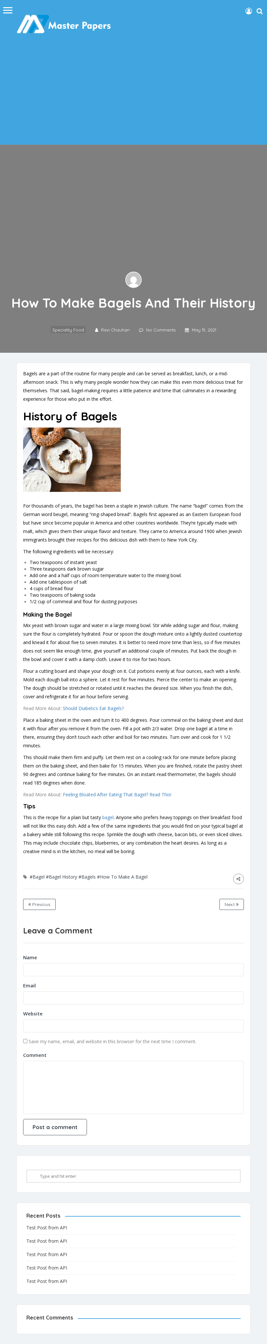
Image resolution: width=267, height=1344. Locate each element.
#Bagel (37, 877)
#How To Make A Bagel (122, 877)
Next (230, 904)
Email (29, 985)
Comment (35, 1055)
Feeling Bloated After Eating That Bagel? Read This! (117, 794)
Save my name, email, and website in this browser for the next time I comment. (112, 1041)
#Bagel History (61, 877)
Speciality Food (68, 329)
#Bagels (87, 877)
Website (33, 1013)
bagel (108, 817)
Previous (40, 904)
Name (30, 957)
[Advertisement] (133, 92)
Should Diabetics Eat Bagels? (93, 708)
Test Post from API (46, 1227)
